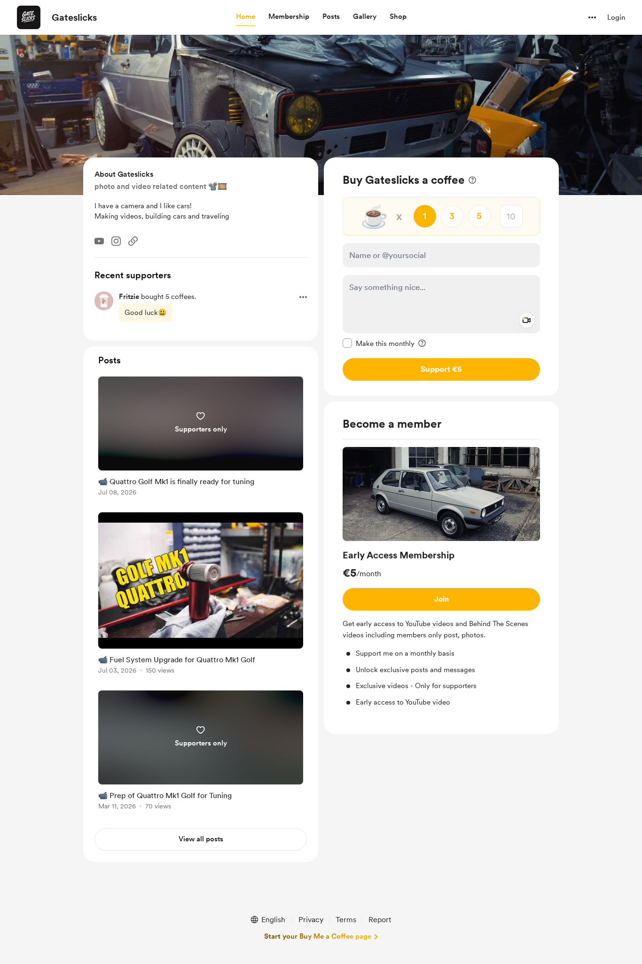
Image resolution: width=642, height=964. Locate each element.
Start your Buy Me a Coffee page (317, 936)
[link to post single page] (200, 438)
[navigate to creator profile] (28, 17)
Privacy (310, 919)
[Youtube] (99, 241)
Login (616, 17)
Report (379, 919)
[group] (441, 577)
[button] (245, 16)
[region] (441, 276)
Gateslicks (74, 17)
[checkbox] (379, 343)
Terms (346, 919)
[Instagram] (116, 241)
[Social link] (133, 241)
